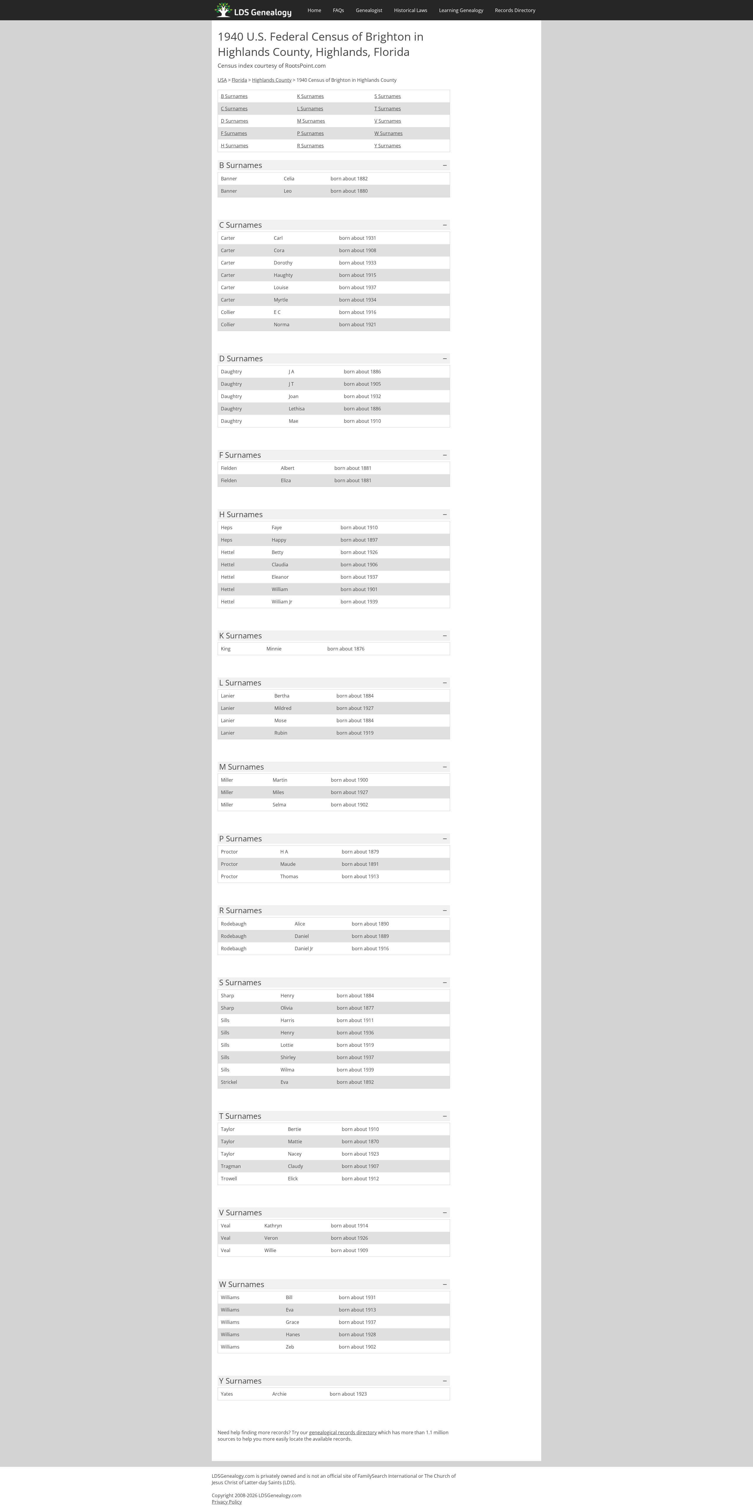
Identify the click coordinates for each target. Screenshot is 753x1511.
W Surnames (388, 133)
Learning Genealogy (461, 10)
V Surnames (387, 121)
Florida (239, 80)
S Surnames (387, 96)
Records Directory (515, 10)
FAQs (338, 10)
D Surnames (234, 121)
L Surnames (310, 108)
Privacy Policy (227, 1502)
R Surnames (310, 145)
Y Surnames (387, 145)
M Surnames (311, 121)
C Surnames (234, 108)
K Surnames (310, 96)
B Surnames (234, 96)
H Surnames (234, 145)
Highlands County (271, 80)
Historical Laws (410, 10)
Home (314, 10)
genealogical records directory (343, 1432)
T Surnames (387, 108)
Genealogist (369, 10)
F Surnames (234, 133)
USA (222, 80)
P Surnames (310, 133)
